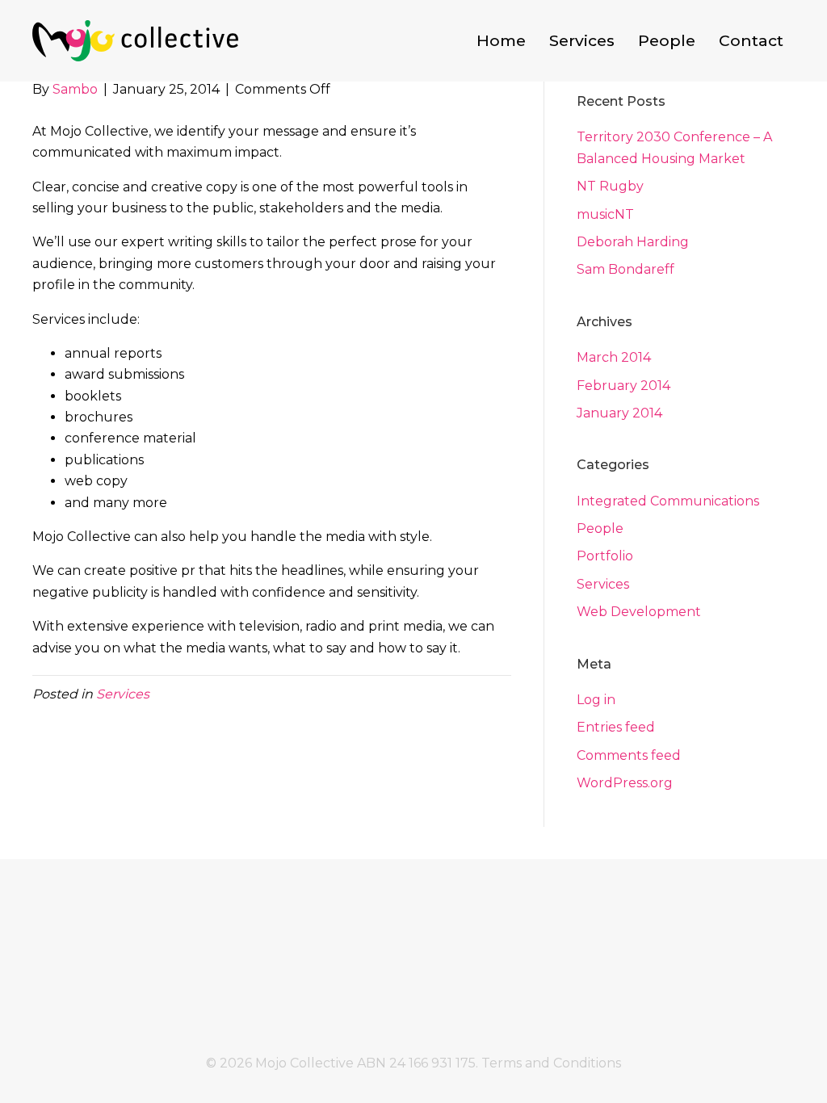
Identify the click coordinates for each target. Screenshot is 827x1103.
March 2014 (614, 357)
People (666, 40)
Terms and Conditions (551, 1063)
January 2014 (619, 413)
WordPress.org (625, 783)
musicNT (605, 214)
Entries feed (616, 727)
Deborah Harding (633, 242)
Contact (751, 40)
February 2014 (623, 385)
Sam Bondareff (625, 269)
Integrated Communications (668, 501)
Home (501, 40)
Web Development (639, 611)
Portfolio (605, 556)
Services (582, 40)
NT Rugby (610, 186)
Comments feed (629, 755)
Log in (596, 699)
